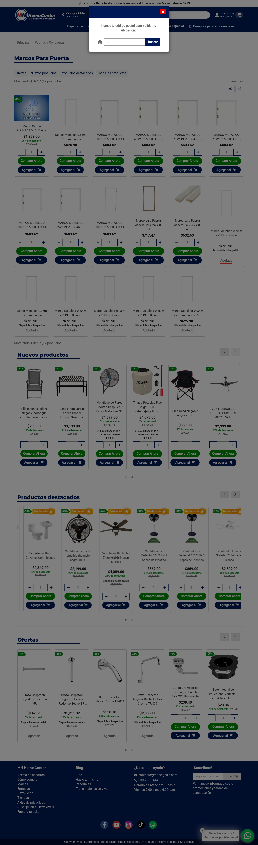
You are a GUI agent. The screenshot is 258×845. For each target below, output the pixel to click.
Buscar (153, 42)
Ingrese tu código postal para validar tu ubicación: (128, 28)
